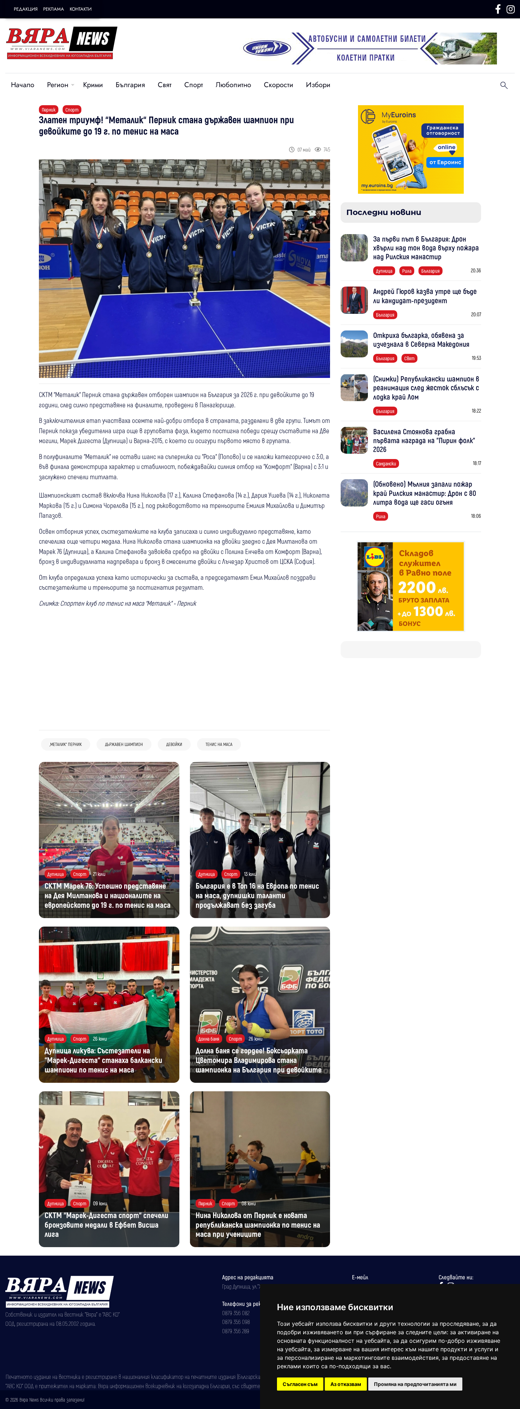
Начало (22, 85)
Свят (165, 85)
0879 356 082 (235, 1312)
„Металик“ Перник (66, 744)
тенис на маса (219, 744)
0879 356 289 (235, 1330)
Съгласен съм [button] (300, 1384)
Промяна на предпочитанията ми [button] (415, 1384)
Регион (57, 85)
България (130, 85)
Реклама (53, 9)
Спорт (193, 85)
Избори (318, 85)
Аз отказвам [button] (345, 1384)
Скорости (278, 85)
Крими (93, 85)
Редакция (25, 9)
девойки (174, 744)
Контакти (81, 9)
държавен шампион (124, 744)
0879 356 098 (236, 1321)
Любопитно (233, 85)
